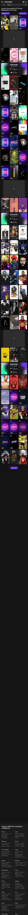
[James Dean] (5, 307)
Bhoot (8, 843)
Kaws (3, 866)
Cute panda (4, 836)
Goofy (22, 876)
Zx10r (7, 852)
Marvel (16, 852)
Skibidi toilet (18, 872)
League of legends (6, 884)
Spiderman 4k (18, 857)
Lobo (23, 857)
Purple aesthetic (8, 866)
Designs (3, 860)
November (17, 887)
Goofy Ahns (17, 876)
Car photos (4, 854)
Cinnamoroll (21, 833)
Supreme (22, 844)
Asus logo (4, 899)
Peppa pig (7, 872)
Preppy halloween (19, 885)
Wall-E (3, 873)
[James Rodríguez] (23, 442)
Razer (18, 843)
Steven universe (18, 854)
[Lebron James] (5, 232)
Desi (7, 844)
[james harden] (14, 382)
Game (9, 887)
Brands (16, 841)
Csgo (3, 888)
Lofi (5, 905)
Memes (23, 872)
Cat (10, 833)
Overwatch (4, 883)
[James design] (5, 397)
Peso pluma (4, 907)
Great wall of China (19, 905)
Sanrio (22, 836)
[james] (5, 355)
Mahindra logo (5, 895)
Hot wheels (7, 851)
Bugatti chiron (5, 855)
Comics (16, 849)
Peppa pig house (5, 874)
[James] (14, 112)
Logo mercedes (5, 898)
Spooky (17, 888)
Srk (2, 843)
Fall (25, 905)
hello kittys (17, 846)
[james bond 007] (14, 322)
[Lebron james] (23, 277)
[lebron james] (14, 82)
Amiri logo (4, 896)
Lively (3, 872)
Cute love (17, 896)
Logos (3, 892)
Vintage (9, 865)
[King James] (23, 382)
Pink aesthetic (5, 863)
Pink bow (17, 894)
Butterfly (4, 833)
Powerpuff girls (18, 855)
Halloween (17, 883)
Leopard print (5, 837)
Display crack (18, 874)
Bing (20, 906)
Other (16, 914)
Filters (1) (22, 13)
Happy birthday (18, 884)
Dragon (16, 862)
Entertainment (5, 870)
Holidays (17, 881)
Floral (17, 906)
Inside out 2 (4, 877)
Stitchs (21, 851)
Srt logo (9, 899)
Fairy (25, 862)
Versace (17, 844)
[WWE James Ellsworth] (5, 382)
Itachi (16, 835)
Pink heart (22, 894)
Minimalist (4, 865)
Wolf (7, 833)
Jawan (8, 846)
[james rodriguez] (23, 355)
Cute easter (22, 888)
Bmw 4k (3, 852)
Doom (7, 885)
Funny (16, 870)
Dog (3, 835)
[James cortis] (14, 22)
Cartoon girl (17, 865)
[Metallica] (23, 307)
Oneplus (23, 846)
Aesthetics (8, 862)
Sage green (17, 907)
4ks (22, 907)
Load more (14, 467)
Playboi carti (10, 905)
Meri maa (4, 846)
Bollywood (4, 841)
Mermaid (21, 862)
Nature (16, 903)
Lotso (9, 877)
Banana (17, 873)
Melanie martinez (5, 910)
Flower (23, 906)
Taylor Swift (4, 909)
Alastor (16, 837)
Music (3, 903)
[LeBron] (14, 232)
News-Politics (5, 914)
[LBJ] (23, 205)
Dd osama (4, 906)
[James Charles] (23, 232)
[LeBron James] (5, 22)
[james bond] (5, 97)
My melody (17, 836)
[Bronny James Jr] (5, 247)
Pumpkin (23, 887)
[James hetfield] (23, 262)
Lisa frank (23, 865)
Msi (16, 843)
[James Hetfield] (5, 262)
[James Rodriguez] (23, 247)
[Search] (25, 4)
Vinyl (3, 905)
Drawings (17, 860)
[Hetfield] (23, 172)
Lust (21, 899)
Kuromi (16, 833)
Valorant (3, 885)
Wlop (17, 863)
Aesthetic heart (18, 895)
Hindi (5, 843)
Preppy (3, 862)
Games (3, 881)
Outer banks (4, 876)
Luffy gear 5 (21, 835)
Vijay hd (3, 844)
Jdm (3, 851)
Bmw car (10, 854)
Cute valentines (18, 898)
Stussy (22, 843)
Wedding (17, 899)
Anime (16, 831)
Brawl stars (4, 887)
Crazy (20, 873)
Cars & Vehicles (5, 849)
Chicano (21, 863)
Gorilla (5, 835)
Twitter (9, 894)
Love (16, 892)
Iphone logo (4, 894)
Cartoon (17, 851)
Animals (3, 831)
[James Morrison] (14, 97)
